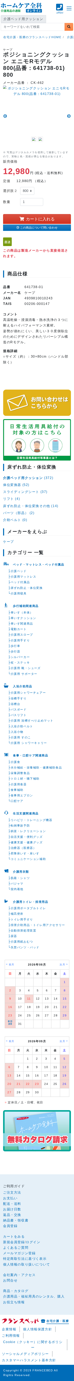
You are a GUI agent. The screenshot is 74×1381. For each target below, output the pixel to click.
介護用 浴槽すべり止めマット (32, 720)
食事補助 (17, 789)
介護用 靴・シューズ (26, 668)
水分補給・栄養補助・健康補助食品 (36, 767)
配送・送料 (12, 1203)
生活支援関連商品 (26, 813)
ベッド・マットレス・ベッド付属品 (38, 564)
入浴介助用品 (22, 686)
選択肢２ (10, 191)
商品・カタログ (15, 1291)
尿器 (14, 936)
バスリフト (19, 715)
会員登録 (10, 1226)
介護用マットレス (23, 576)
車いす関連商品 (22, 623)
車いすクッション (23, 618)
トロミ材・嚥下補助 (25, 778)
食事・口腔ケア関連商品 (30, 755)
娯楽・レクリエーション (28, 831)
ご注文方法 (12, 1192)
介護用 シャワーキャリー (29, 743)
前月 (11, 964)
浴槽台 (15, 704)
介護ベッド (19, 571)
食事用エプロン (22, 795)
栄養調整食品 (20, 773)
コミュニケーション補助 (28, 859)
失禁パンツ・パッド (25, 947)
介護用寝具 (19, 593)
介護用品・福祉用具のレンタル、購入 (34, 1296)
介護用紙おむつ (22, 941)
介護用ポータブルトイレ (28, 908)
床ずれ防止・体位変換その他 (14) (30, 506)
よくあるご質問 (15, 1247)
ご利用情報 (11, 1335)
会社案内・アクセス (19, 1275)
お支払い (10, 1198)
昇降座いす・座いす (25, 853)
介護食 (15, 762)
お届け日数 (12, 1209)
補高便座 (17, 913)
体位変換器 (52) (16, 485)
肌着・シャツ (20, 878)
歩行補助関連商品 (26, 606)
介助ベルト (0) (15, 520)
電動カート (19, 629)
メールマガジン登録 (19, 1253)
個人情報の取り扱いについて (26, 1264)
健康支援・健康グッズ (27, 842)
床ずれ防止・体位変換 (27, 588)
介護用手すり (20, 640)
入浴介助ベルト (22, 726)
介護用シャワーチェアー (28, 692)
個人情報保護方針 (37, 1329)
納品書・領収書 (15, 1220)
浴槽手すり (19, 698)
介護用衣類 (21, 871)
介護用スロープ (22, 634)
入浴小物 (17, 731)
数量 (6, 202)
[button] (59, 10)
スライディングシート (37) (25, 492)
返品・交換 (12, 1215)
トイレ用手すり (22, 919)
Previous (5, 116)
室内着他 (17, 889)
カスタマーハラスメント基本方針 (29, 1360)
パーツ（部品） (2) (19, 513)
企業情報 (9, 1329)
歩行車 (15, 646)
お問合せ (10, 1280)
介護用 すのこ (21, 737)
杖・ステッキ (20, 662)
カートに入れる (40, 219)
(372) (28, 478)
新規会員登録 (14, 1242)
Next (69, 116)
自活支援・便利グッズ (27, 836)
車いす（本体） (22, 612)
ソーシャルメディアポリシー (25, 1354)
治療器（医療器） (23, 848)
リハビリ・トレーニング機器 (31, 820)
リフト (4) (11, 499)
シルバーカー (20, 657)
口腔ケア (17, 801)
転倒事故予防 (20, 825)
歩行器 (15, 651)
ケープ (8, 541)
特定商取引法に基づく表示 (24, 1258)
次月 (62, 964)
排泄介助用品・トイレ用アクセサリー (38, 925)
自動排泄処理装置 (23, 930)
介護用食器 (19, 784)
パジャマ (17, 883)
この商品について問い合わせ (39, 227)
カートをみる (14, 1236)
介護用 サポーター (24, 673)
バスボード (19, 709)
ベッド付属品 (20, 582)
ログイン (33, 1242)
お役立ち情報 (14, 1302)
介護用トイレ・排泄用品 (30, 901)
